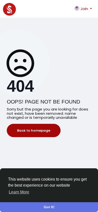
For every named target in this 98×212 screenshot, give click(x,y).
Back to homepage (33, 130)
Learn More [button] (19, 192)
